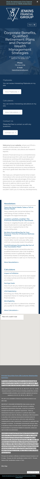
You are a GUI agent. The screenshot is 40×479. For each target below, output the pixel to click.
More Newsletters (11, 262)
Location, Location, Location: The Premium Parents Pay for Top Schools (18, 219)
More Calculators (11, 310)
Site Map (4, 466)
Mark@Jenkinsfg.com (20, 70)
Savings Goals (9, 283)
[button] (32, 24)
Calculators (9, 269)
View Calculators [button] (12, 112)
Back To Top (32, 472)
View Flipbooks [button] (11, 92)
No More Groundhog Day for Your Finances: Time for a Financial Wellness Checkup (19, 234)
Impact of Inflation (11, 273)
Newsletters (9, 203)
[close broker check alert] (37, 1)
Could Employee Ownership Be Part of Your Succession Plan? (19, 246)
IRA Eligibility (9, 301)
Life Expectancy (10, 291)
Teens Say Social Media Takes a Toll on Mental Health (18, 208)
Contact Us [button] (9, 133)
